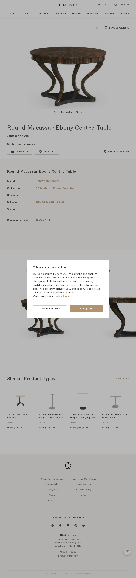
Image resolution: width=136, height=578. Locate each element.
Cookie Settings (50, 309)
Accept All (86, 309)
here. (66, 296)
